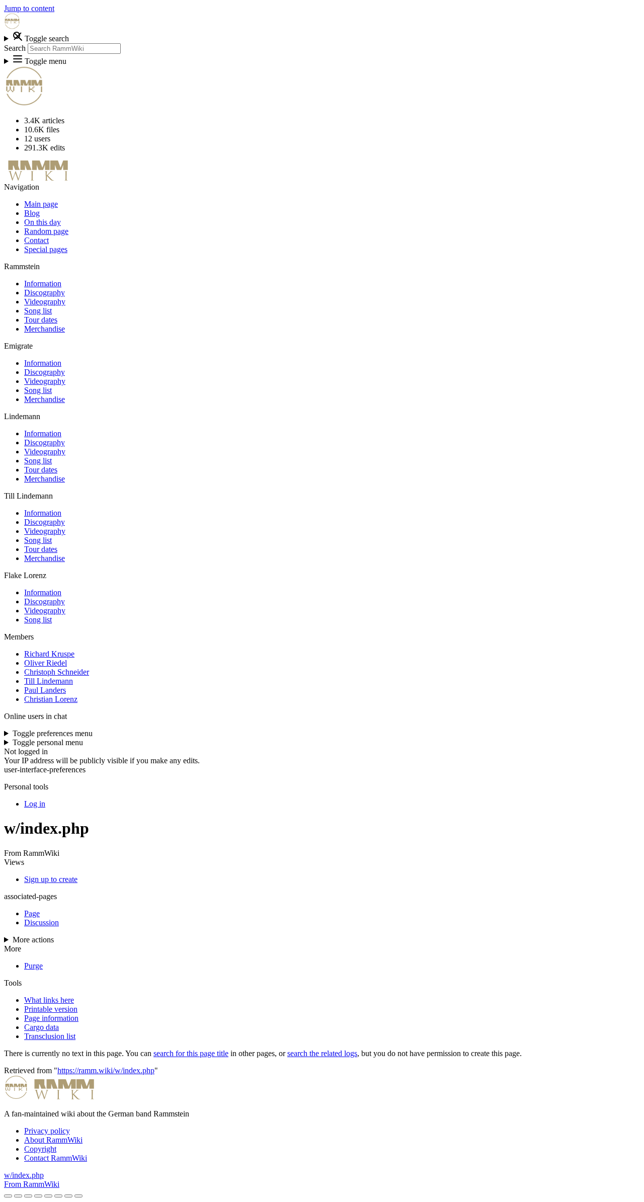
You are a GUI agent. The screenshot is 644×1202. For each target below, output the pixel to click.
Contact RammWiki (55, 1158)
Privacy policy (47, 1131)
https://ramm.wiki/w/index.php (105, 1070)
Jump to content (29, 8)
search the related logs (322, 1053)
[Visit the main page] (12, 26)
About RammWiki (53, 1140)
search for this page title (190, 1053)
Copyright (40, 1149)
